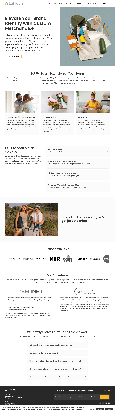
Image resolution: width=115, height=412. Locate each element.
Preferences (90, 409)
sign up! (104, 397)
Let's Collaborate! (13, 56)
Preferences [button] (79, 409)
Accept (109, 409)
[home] (14, 3)
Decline (100, 409)
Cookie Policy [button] (42, 409)
